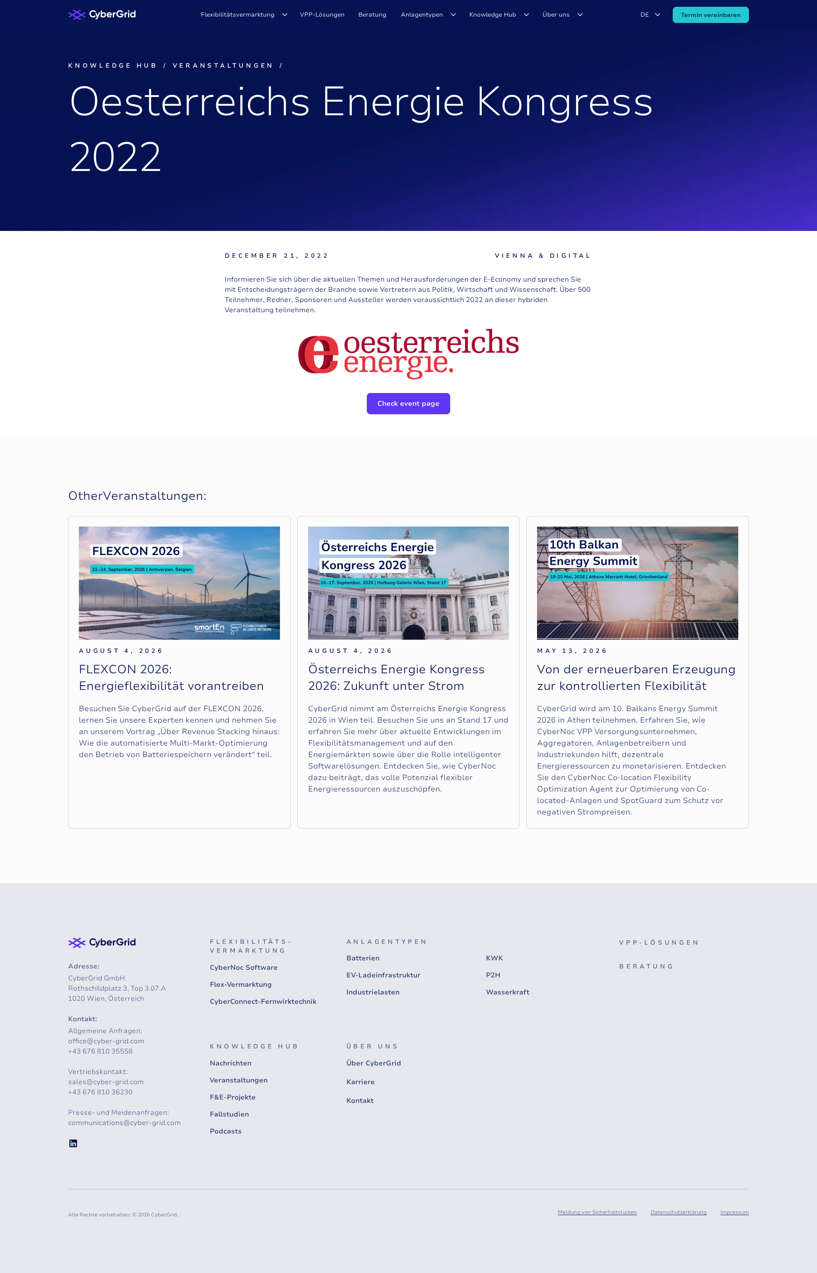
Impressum (734, 1212)
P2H (493, 975)
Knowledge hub (113, 65)
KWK (494, 958)
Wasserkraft (507, 992)
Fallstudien (229, 1114)
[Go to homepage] (102, 14)
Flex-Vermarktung (241, 984)
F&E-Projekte (233, 1097)
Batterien (363, 958)
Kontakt (360, 1100)
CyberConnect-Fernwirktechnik (263, 1001)
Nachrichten (230, 1063)
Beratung (372, 15)
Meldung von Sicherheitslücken (597, 1212)
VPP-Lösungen (322, 15)
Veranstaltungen (223, 65)
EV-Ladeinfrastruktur (383, 975)
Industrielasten (373, 992)
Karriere (360, 1082)
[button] (243, 14)
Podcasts (226, 1131)
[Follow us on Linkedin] (73, 1143)
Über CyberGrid (373, 1063)
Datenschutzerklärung (679, 1212)
